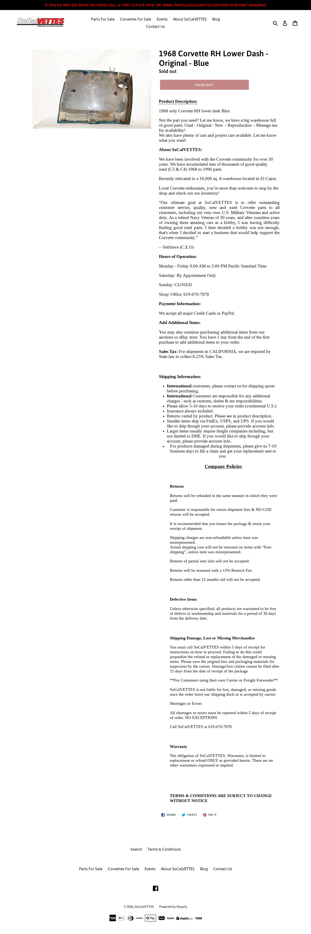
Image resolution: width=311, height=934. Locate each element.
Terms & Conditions (164, 849)
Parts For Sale (103, 19)
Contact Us (155, 26)
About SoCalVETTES (190, 19)
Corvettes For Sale (135, 19)
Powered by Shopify (173, 906)
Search (136, 849)
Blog (216, 19)
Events (162, 19)
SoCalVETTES (144, 906)
